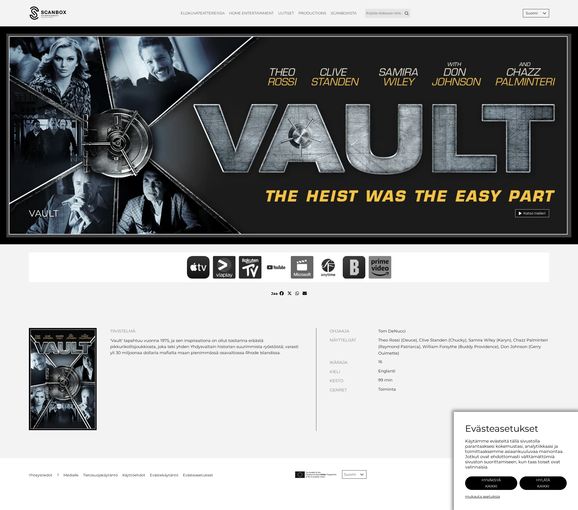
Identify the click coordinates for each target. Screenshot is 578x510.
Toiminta (387, 389)
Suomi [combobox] (532, 13)
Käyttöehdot (133, 475)
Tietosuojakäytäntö (100, 475)
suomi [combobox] (350, 474)
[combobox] (387, 13)
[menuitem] (203, 13)
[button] (544, 13)
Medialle (71, 475)
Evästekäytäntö (164, 475)
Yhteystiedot (40, 475)
